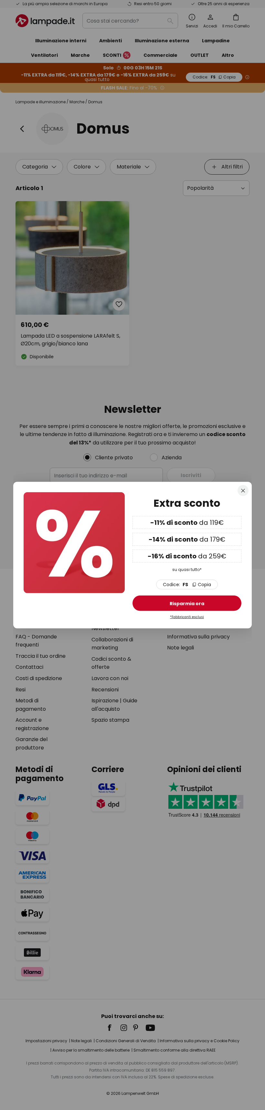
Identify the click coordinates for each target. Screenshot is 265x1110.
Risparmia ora (187, 603)
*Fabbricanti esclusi (187, 617)
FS (187, 584)
